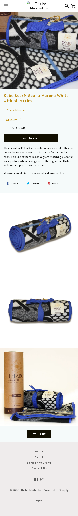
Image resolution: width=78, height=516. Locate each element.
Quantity (11, 119)
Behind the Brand (39, 462)
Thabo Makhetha (31, 490)
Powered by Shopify (56, 490)
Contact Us (39, 468)
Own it (39, 457)
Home (39, 451)
